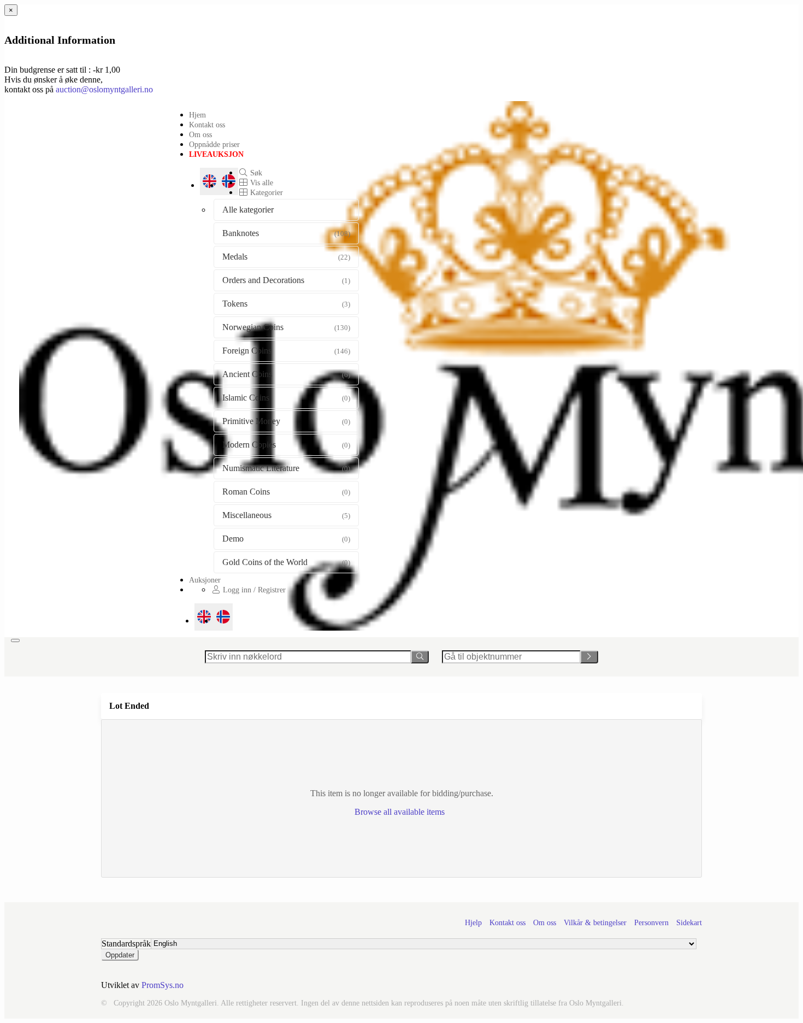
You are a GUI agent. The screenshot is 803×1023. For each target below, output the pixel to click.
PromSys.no (162, 985)
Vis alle (260, 182)
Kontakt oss (207, 124)
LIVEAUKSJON (216, 154)
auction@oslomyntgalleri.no (104, 89)
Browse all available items (401, 811)
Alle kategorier (248, 209)
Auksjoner (205, 579)
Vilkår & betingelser (595, 923)
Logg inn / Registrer (253, 589)
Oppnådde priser (214, 144)
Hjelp (473, 923)
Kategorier (265, 192)
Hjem (197, 114)
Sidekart (689, 923)
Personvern (651, 923)
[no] (223, 617)
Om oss (200, 134)
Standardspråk (126, 943)
